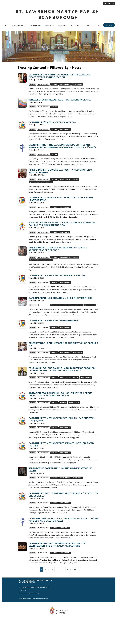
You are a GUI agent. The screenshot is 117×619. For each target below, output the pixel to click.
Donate (109, 25)
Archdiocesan (44, 84)
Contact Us (88, 25)
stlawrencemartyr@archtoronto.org (29, 593)
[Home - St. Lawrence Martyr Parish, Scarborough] (5, 25)
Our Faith (49, 25)
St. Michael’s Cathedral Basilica (41, 182)
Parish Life (62, 25)
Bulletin (75, 25)
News (33, 84)
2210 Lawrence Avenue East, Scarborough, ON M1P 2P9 (35, 587)
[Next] (79, 569)
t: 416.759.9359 (23, 590)
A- (109, 3)
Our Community (19, 25)
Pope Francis (65, 477)
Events (63, 402)
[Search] (99, 25)
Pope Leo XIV (78, 84)
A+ (105, 3)
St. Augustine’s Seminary (69, 179)
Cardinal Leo (65, 84)
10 (75, 570)
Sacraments (35, 25)
